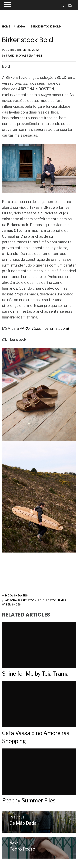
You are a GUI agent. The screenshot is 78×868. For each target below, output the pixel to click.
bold (41, 600)
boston (51, 600)
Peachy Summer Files (29, 800)
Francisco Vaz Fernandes (24, 55)
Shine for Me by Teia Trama (35, 673)
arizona (11, 600)
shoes (16, 604)
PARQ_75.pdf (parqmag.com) (44, 328)
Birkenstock (27, 600)
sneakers (21, 595)
